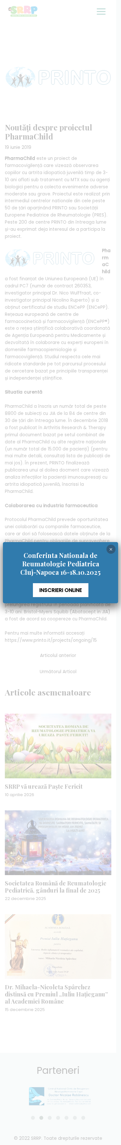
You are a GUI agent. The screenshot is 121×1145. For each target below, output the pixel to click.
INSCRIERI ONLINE (60, 590)
